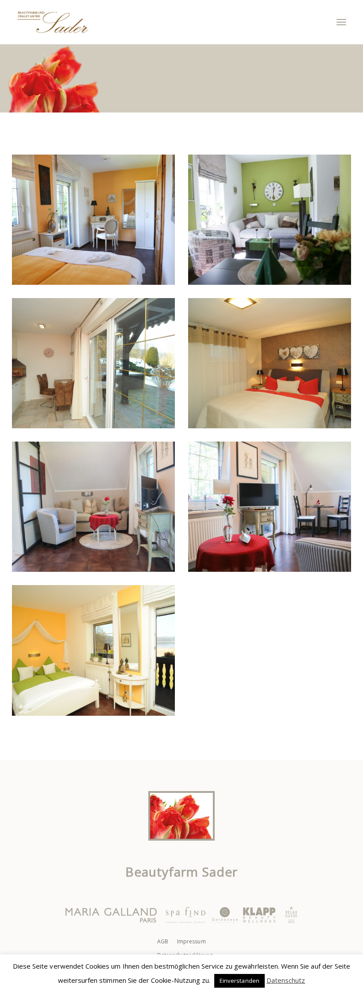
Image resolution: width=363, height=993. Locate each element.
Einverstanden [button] (239, 981)
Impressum (191, 941)
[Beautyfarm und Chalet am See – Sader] (52, 22)
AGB (162, 941)
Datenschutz (285, 980)
